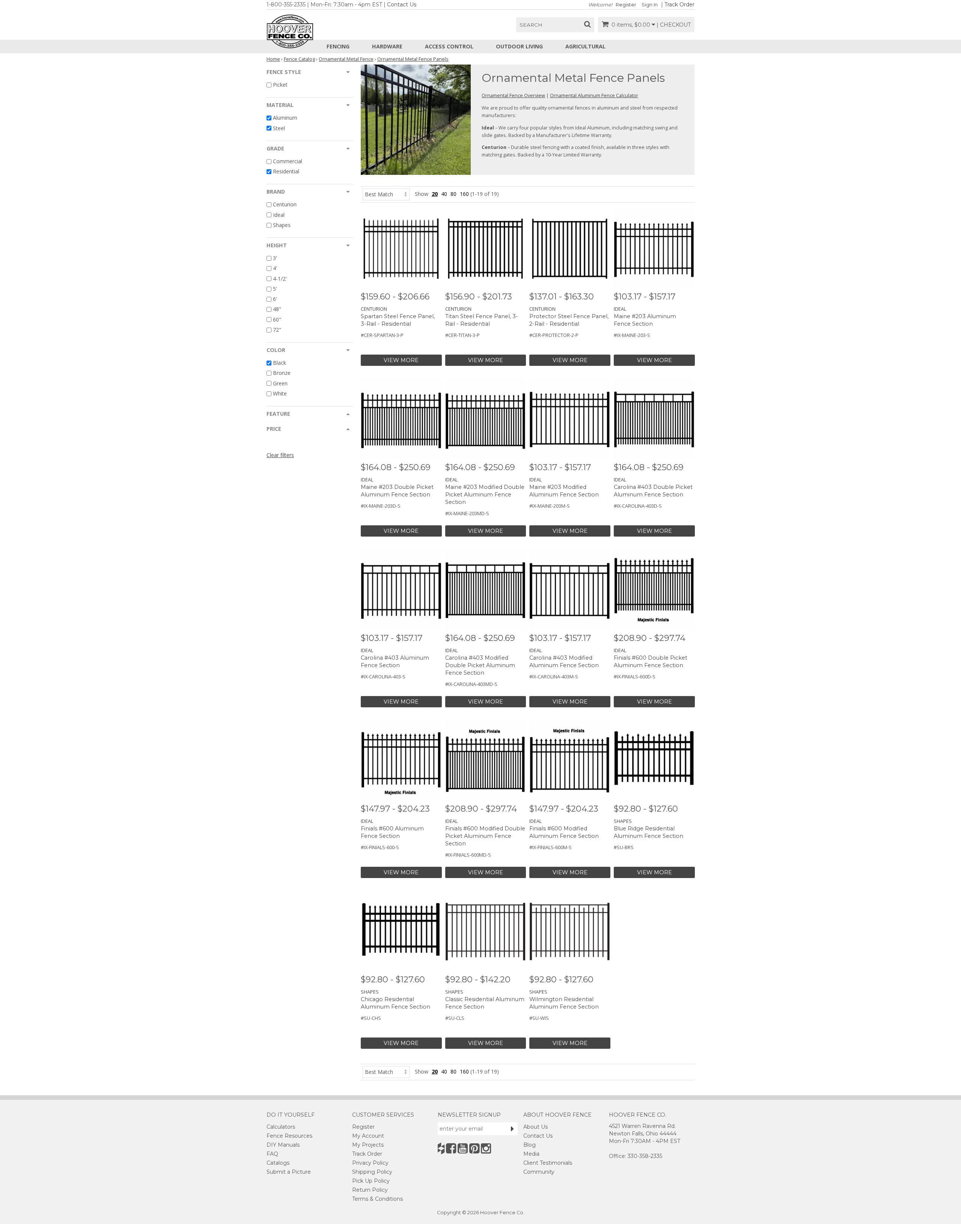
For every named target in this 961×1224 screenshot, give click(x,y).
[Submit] (512, 1128)
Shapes (282, 225)
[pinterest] (474, 1148)
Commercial (287, 161)
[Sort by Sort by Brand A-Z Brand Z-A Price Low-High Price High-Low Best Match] (386, 193)
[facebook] (451, 1148)
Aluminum (285, 118)
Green (280, 383)
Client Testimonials (547, 1162)
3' (275, 258)
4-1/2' (280, 278)
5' (275, 288)
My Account (368, 1135)
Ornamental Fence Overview (513, 95)
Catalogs (278, 1162)
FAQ (272, 1153)
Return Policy (370, 1189)
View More (401, 360)
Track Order (679, 4)
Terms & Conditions (377, 1198)
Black (279, 362)
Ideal (279, 214)
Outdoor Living (519, 46)
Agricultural (585, 46)
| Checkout (674, 24)
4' (275, 268)
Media (531, 1153)
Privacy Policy (370, 1162)
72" (277, 329)
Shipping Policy (372, 1171)
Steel (279, 128)
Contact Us (401, 4)
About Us (535, 1126)
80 (453, 193)
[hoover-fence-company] (441, 1148)
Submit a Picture (289, 1171)
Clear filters (280, 455)
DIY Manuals (283, 1144)
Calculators (281, 1126)
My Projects (368, 1144)
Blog (529, 1144)
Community (538, 1171)
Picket (280, 84)
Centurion (285, 204)
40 (444, 193)
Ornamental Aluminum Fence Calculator (594, 95)
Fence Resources (289, 1135)
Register (626, 5)
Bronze (282, 373)
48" (277, 309)
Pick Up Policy (371, 1180)
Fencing (338, 46)
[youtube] (463, 1148)
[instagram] (486, 1148)
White (280, 393)
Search (531, 25)
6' (275, 298)
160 (464, 193)
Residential (286, 171)
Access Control (449, 46)
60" (277, 319)
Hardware (387, 46)
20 (435, 193)
